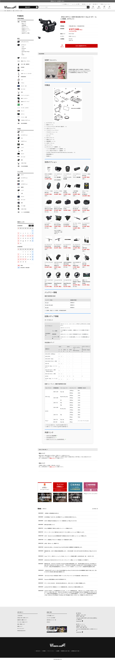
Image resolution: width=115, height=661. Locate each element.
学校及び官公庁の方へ (21, 630)
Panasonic (24, 48)
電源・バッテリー (24, 98)
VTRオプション (24, 141)
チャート (22, 110)
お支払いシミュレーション (105, 4)
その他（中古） (24, 163)
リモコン (22, 82)
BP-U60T (51, 305)
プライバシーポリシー (51, 650)
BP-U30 (46, 302)
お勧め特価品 (23, 21)
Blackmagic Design (25, 51)
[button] (39, 37)
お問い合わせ (38, 650)
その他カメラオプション (25, 120)
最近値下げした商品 (25, 33)
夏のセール (24, 23)
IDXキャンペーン (25, 26)
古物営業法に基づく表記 (75, 650)
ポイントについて (20, 628)
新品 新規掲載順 (24, 123)
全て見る (94, 508)
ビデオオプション (24, 184)
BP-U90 (46, 307)
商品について (52, 458)
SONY (23, 46)
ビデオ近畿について (65, 4)
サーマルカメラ (24, 58)
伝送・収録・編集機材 (25, 64)
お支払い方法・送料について (22, 617)
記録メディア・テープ (25, 101)
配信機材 (22, 67)
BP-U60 (46, 305)
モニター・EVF (24, 86)
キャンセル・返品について (22, 622)
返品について (52, 466)
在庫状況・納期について (22, 619)
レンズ (22, 70)
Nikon (23, 54)
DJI (22, 53)
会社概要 (57, 650)
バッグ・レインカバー (25, 95)
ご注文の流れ (19, 615)
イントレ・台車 (24, 117)
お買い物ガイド (95, 4)
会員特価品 (24, 25)
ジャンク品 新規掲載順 (25, 212)
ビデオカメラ (23, 44)
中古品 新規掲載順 (24, 166)
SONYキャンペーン (25, 28)
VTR (22, 138)
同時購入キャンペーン (26, 29)
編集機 (22, 144)
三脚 (22, 150)
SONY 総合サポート (50, 437)
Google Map (78, 621)
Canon (23, 50)
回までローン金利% (57, 1)
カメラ (22, 131)
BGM (22, 104)
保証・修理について (21, 624)
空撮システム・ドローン (25, 61)
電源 (22, 160)
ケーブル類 (23, 205)
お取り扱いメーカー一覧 (86, 4)
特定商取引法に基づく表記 (65, 650)
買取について (19, 626)
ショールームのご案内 (75, 4)
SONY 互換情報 (57, 179)
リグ (22, 79)
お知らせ (48, 622)
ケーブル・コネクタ (24, 107)
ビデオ (22, 181)
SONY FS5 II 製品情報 (51, 435)
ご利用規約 (44, 650)
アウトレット (24, 31)
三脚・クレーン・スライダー (26, 73)
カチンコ (22, 114)
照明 (22, 92)
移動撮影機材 (23, 76)
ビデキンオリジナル (25, 41)
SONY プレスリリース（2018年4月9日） (55, 439)
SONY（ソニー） (72, 36)
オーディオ (23, 89)
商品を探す (27, 7)
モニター (22, 153)
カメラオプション (24, 135)
